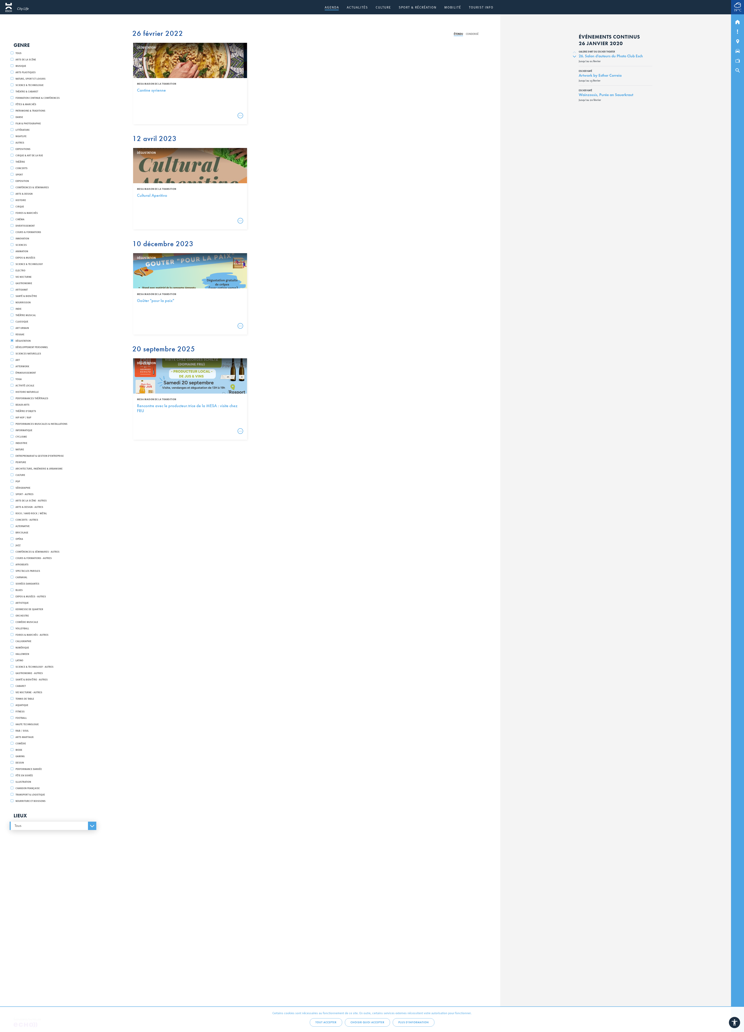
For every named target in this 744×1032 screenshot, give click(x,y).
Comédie (21, 743)
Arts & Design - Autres (29, 507)
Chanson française (28, 788)
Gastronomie (24, 283)
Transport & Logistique (30, 794)
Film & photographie (28, 123)
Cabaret (21, 686)
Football (21, 718)
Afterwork (22, 366)
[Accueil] (737, 21)
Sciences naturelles (28, 353)
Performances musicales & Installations (41, 424)
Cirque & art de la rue (29, 155)
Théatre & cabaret (27, 91)
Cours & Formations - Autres (34, 558)
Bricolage (22, 532)
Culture (383, 7)
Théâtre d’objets (26, 411)
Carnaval (21, 577)
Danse (19, 117)
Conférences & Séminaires (32, 187)
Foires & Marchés (27, 213)
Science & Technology (29, 264)
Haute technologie (27, 724)
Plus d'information (413, 1022)
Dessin (20, 762)
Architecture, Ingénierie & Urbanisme (39, 468)
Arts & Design (24, 193)
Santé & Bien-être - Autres (32, 679)
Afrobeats (22, 564)
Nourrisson (23, 302)
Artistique (22, 603)
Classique (22, 321)
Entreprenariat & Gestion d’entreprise (40, 456)
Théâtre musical (26, 315)
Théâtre (20, 161)
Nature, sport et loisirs (31, 78)
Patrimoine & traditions (30, 110)
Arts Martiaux (25, 737)
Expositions (23, 149)
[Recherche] (737, 69)
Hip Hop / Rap (23, 417)
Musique (21, 66)
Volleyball (22, 628)
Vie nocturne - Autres (29, 692)
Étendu (458, 34)
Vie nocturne (24, 277)
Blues (19, 590)
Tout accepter (326, 1022)
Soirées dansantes (27, 583)
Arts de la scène (26, 59)
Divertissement (25, 225)
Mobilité (452, 7)
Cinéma (20, 219)
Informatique (24, 430)
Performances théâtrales (32, 398)
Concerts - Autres (27, 519)
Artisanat (22, 289)
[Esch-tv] (737, 60)
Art (18, 360)
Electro (20, 270)
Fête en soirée (24, 775)
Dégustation (23, 340)
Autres (20, 142)
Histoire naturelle (27, 392)
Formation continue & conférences (38, 98)
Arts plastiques (26, 72)
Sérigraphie (23, 487)
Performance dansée (29, 769)
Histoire (21, 200)
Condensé (472, 34)
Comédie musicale (27, 622)
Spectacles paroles (28, 571)
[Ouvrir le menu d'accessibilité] (734, 1022)
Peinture (21, 462)
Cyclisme (21, 436)
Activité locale (25, 385)
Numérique (22, 647)
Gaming (20, 756)
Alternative (23, 526)
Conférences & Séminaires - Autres (37, 551)
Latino (19, 660)
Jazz (18, 545)
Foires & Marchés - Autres (32, 634)
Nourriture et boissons (31, 801)
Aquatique (22, 705)
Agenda (332, 7)
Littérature (23, 130)
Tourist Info (481, 7)
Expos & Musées (25, 257)
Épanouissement (26, 372)
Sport (19, 174)
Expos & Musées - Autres (31, 596)
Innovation (22, 238)
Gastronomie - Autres (29, 673)
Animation (22, 251)
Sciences (21, 245)
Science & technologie (30, 85)
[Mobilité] (737, 50)
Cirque (20, 206)
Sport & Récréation (418, 7)
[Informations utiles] (737, 31)
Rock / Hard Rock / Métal (31, 513)
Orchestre (22, 615)
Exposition (22, 181)
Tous (19, 53)
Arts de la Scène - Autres (31, 500)
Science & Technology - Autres (34, 666)
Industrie (21, 443)
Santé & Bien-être (26, 296)
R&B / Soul (22, 730)
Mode (19, 750)
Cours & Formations (28, 232)
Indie (19, 308)
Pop (18, 481)
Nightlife (21, 136)
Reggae (20, 334)
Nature (20, 449)
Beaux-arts (22, 404)
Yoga (19, 379)
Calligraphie (23, 641)
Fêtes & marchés (26, 104)
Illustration (23, 781)
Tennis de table (25, 698)
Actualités (357, 7)
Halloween (22, 654)
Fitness (20, 711)
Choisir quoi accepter (367, 1022)
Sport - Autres (25, 494)
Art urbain (22, 328)
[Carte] (737, 40)
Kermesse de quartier (29, 609)
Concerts (22, 168)
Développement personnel (32, 347)
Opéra (19, 539)
